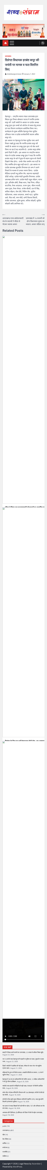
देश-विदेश (5, 1139)
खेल (4, 1134)
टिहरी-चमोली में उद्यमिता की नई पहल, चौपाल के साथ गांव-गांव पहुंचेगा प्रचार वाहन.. (22, 1066)
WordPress (17, 1166)
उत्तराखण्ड (8, 56)
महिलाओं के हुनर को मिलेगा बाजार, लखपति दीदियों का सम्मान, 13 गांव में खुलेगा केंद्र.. (23, 1073)
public (5, 1126)
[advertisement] (23, 31)
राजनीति (5, 1151)
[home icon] (5, 43)
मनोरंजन (5, 1147)
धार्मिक (4, 1143)
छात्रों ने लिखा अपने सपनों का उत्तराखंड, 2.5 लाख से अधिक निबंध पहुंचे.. (23, 1052)
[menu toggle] (12, 43)
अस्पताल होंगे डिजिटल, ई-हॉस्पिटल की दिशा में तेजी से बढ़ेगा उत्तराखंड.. (23, 1112)
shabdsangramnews (14, 74)
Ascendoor (36, 1163)
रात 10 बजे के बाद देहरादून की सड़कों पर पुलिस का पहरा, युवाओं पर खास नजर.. (23, 1060)
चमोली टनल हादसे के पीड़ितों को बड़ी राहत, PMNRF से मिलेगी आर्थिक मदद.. (23, 1086)
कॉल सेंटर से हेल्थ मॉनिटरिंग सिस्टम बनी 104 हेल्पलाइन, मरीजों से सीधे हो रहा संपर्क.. (23, 1093)
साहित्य (5, 1156)
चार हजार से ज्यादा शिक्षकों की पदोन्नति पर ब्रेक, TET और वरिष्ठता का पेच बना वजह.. (23, 1106)
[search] (43, 43)
